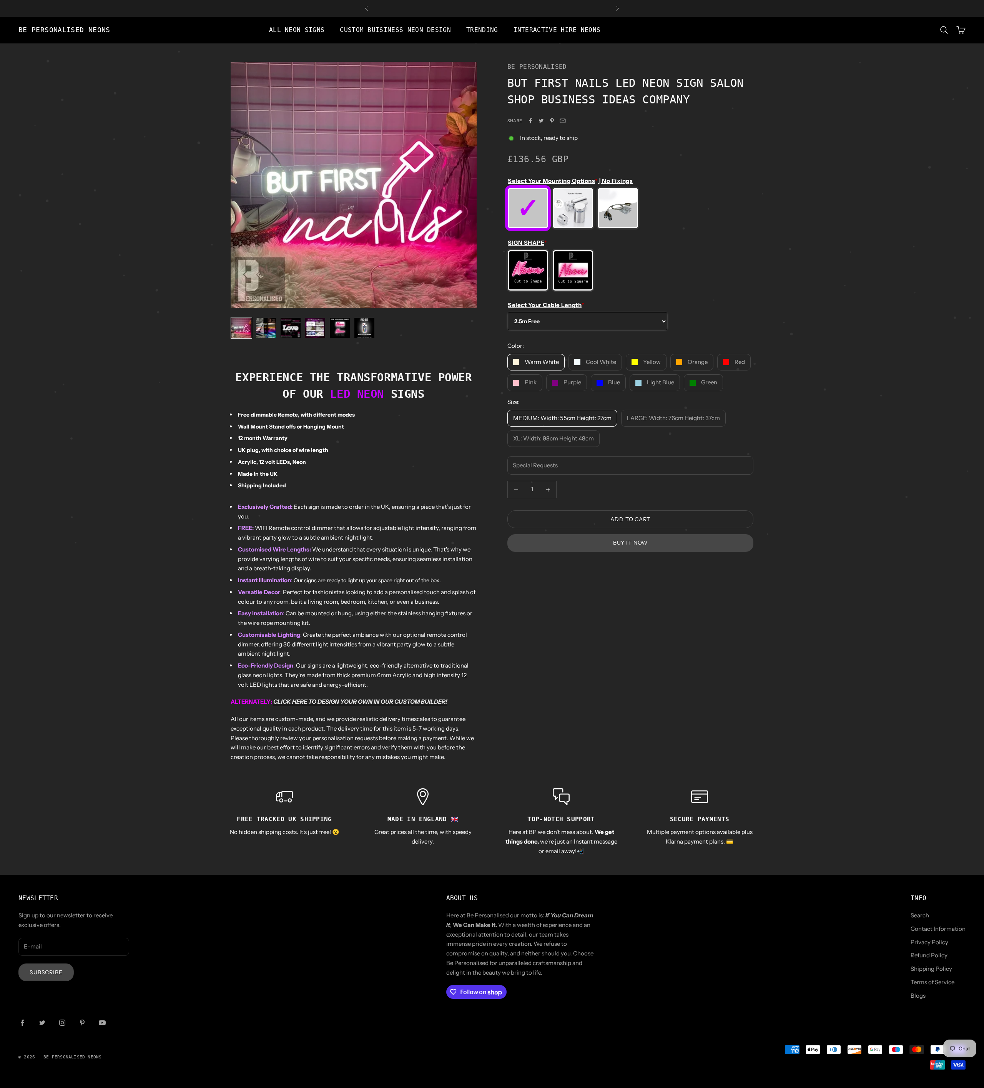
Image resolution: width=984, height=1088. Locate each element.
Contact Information (938, 928)
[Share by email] (563, 121)
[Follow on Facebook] (22, 1023)
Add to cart (630, 519)
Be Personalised (537, 66)
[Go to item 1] (241, 328)
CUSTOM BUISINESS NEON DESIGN (395, 30)
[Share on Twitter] (541, 121)
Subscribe (46, 972)
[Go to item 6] (364, 328)
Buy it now (630, 543)
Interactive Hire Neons (557, 30)
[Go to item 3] (290, 328)
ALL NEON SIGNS (296, 30)
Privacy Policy (929, 942)
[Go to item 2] (266, 328)
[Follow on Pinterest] (82, 1023)
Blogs (918, 995)
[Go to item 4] (315, 328)
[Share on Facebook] (530, 121)
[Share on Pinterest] (552, 121)
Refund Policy (929, 955)
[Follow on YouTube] (102, 1023)
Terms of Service (932, 982)
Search (920, 915)
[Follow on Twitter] (42, 1023)
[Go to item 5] (340, 328)
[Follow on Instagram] (62, 1023)
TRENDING (482, 30)
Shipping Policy (931, 968)
